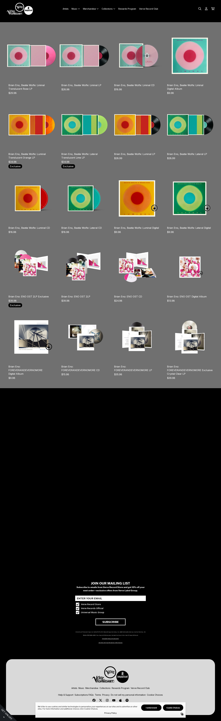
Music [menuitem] (74, 8)
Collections (105, 688)
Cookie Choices (155, 695)
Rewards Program (120, 688)
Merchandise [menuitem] (89, 8)
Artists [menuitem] (66, 8)
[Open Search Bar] (199, 8)
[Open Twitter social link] (100, 700)
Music (81, 688)
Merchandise (91, 688)
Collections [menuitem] (107, 8)
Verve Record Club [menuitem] (148, 8)
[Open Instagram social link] (107, 700)
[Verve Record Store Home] (20, 8)
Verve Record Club (140, 688)
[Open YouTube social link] (113, 700)
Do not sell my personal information (128, 695)
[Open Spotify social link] (127, 700)
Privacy (106, 695)
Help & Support (65, 695)
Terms (98, 695)
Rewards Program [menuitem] (127, 8)
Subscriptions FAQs (84, 695)
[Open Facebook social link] (94, 700)
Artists (74, 688)
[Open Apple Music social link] (120, 700)
